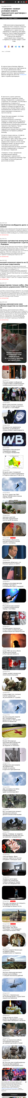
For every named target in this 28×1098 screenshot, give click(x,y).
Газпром (15, 18)
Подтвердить (14, 1094)
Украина (10, 18)
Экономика (4, 18)
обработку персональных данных (9, 1088)
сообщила (23, 74)
